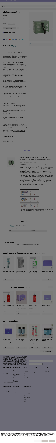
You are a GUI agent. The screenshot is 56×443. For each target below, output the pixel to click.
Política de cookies (46, 434)
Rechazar (45, 441)
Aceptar (52, 441)
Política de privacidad (28, 436)
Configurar (37, 441)
